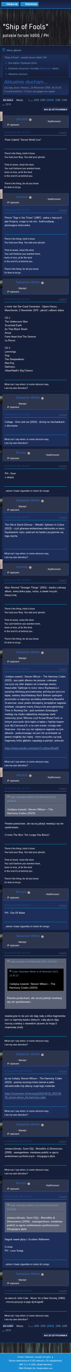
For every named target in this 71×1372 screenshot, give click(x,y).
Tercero (21, 452)
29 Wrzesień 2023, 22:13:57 (17, 466)
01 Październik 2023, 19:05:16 (18, 1196)
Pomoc (21, 1357)
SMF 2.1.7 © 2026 (27, 1364)
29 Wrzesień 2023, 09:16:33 (17, 132)
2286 (64, 100)
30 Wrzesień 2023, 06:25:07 (17, 517)
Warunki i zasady (34, 1357)
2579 (8, 104)
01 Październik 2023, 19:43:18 (18, 1291)
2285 (58, 100)
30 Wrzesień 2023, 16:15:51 (17, 788)
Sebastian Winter (28, 282)
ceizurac (22, 119)
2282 (36, 100)
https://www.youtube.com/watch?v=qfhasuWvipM (32, 748)
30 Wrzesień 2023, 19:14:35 (17, 953)
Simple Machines (44, 1364)
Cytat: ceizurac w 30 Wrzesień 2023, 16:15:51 (33, 961)
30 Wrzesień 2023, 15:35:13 (17, 669)
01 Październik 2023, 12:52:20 (18, 1141)
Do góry (8, 1326)
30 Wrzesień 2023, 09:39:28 (17, 580)
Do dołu (8, 100)
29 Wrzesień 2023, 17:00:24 (17, 414)
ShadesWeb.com (44, 1368)
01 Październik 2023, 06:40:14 (18, 1071)
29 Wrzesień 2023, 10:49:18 (17, 210)
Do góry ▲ (48, 1357)
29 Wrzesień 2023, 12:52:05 (17, 299)
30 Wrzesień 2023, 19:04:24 (17, 905)
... (32, 100)
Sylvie (55, 68)
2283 (42, 100)
